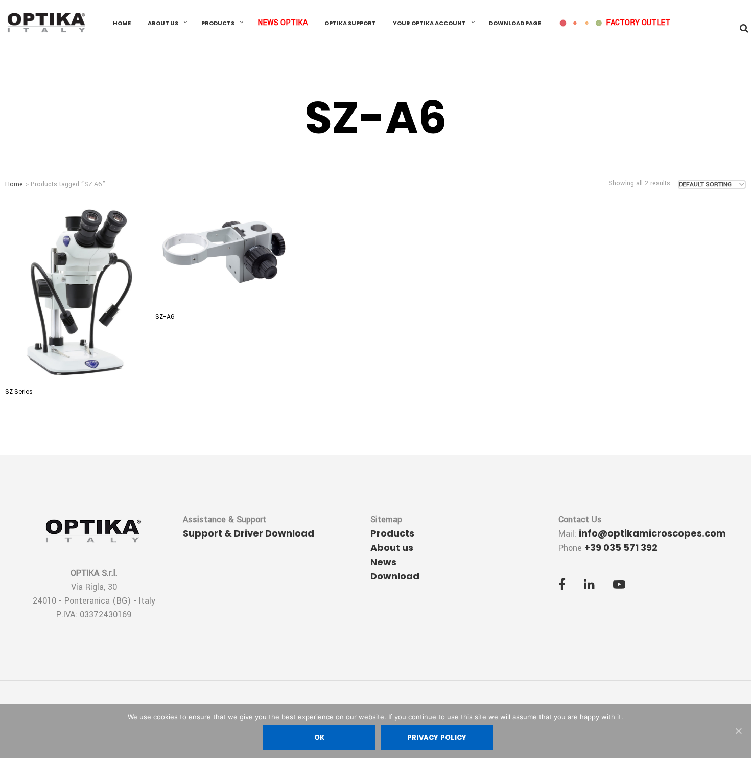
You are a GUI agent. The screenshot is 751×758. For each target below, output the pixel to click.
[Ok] (738, 731)
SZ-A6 (165, 316)
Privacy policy (437, 737)
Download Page (515, 23)
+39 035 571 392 (621, 547)
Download (394, 576)
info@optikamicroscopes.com (652, 533)
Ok (319, 737)
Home (122, 23)
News (383, 561)
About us (163, 23)
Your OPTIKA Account (429, 23)
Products (217, 23)
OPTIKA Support (350, 23)
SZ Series (19, 391)
